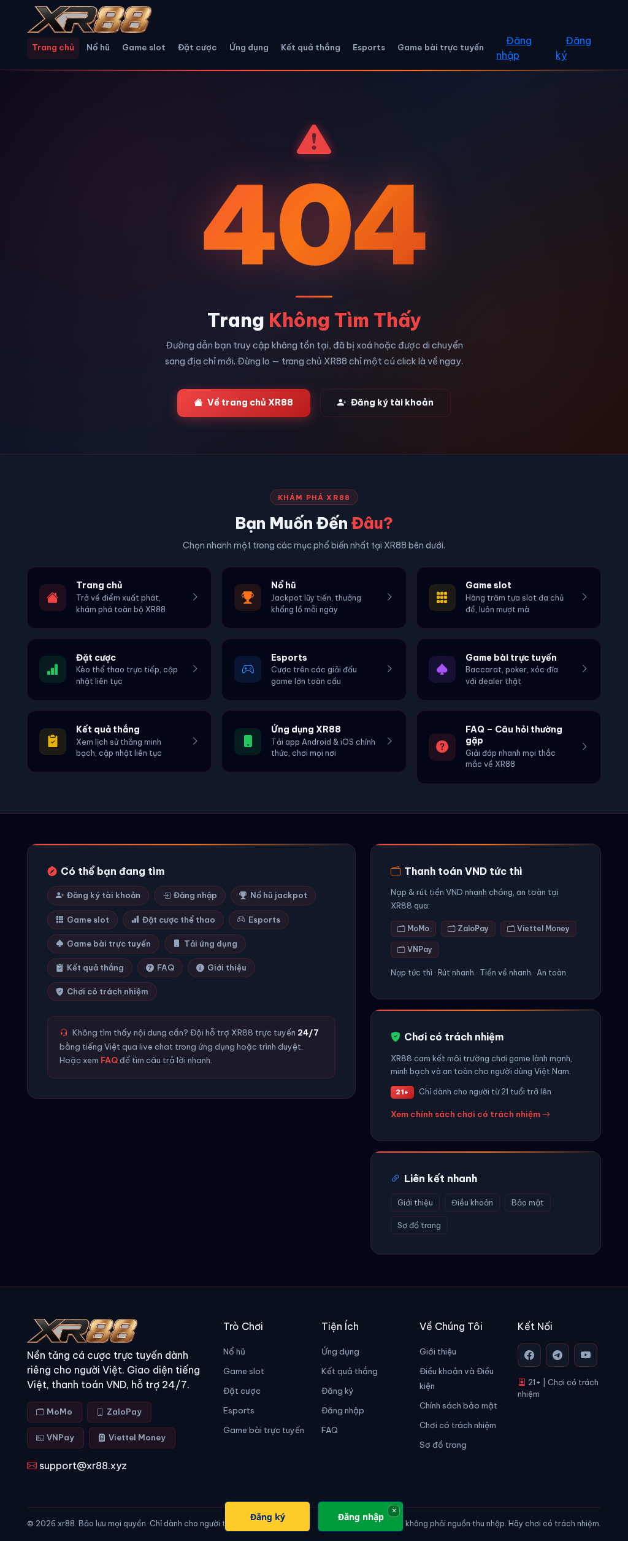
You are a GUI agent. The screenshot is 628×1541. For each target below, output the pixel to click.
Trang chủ (53, 47)
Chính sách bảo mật (458, 1406)
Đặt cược (197, 47)
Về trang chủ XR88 (250, 402)
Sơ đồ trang (419, 1225)
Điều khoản (472, 1202)
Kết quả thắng (310, 47)
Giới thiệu (227, 967)
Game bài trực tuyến (440, 47)
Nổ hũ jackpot (278, 895)
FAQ (165, 967)
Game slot (144, 47)
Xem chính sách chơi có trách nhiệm (466, 1114)
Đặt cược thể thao (178, 919)
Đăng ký (573, 47)
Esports (369, 47)
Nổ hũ (98, 47)
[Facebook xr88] (529, 1355)
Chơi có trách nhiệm (107, 991)
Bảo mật (527, 1202)
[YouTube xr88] (585, 1355)
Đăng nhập (514, 47)
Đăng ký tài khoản (392, 402)
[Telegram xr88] (557, 1355)
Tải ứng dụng (210, 943)
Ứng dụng (249, 47)
